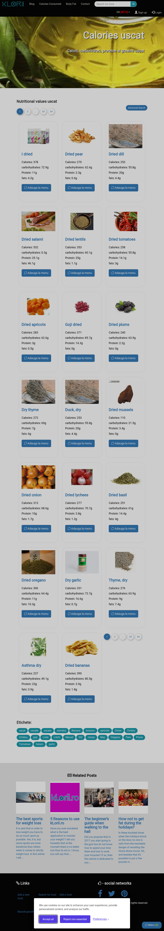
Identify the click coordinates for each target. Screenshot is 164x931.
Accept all (48, 919)
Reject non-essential (75, 919)
